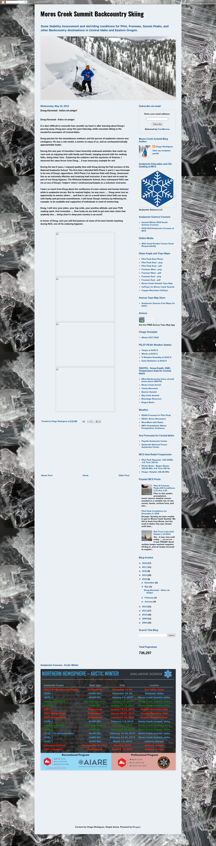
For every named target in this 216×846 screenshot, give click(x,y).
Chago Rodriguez (164, 146)
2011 (144, 610)
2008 (144, 623)
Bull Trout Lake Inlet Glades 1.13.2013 (164, 532)
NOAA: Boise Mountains (154, 419)
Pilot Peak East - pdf (152, 266)
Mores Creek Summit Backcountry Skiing (92, 13)
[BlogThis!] (91, 421)
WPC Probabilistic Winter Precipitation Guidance (154, 426)
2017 (144, 567)
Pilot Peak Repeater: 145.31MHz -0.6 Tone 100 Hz (157, 461)
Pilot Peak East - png (152, 262)
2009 (144, 618)
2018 (144, 563)
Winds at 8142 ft (150, 354)
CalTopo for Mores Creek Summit (158, 287)
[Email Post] (83, 421)
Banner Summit (149, 392)
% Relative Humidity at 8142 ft (156, 357)
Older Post (124, 475)
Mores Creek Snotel (151, 385)
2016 (144, 571)
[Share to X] (94, 421)
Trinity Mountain (150, 388)
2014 (144, 575)
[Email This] (88, 421)
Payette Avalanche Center (154, 441)
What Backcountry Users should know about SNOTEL (158, 380)
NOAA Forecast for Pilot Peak (156, 415)
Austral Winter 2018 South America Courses (155, 223)
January (149, 601)
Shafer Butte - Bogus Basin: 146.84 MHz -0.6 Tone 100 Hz (156, 467)
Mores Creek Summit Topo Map (157, 283)
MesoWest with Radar (152, 422)
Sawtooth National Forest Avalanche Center (154, 445)
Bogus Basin (148, 402)
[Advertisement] (85, 449)
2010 (144, 614)
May (147, 586)
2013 (144, 579)
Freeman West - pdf (151, 273)
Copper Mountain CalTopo (155, 290)
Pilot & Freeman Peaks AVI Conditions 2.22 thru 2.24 (164, 488)
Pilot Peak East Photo (152, 259)
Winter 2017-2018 (150, 337)
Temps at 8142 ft (150, 350)
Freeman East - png (151, 276)
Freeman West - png (152, 269)
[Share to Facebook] (97, 421)
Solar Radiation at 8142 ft (154, 361)
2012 (144, 606)
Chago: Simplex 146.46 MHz (155, 472)
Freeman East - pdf (151, 280)
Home (85, 475)
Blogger (136, 827)
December (150, 582)
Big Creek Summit (150, 395)
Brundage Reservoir (151, 399)
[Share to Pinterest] (99, 421)
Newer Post (46, 475)
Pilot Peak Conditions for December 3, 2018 (154, 512)
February (149, 597)
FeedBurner (164, 129)
